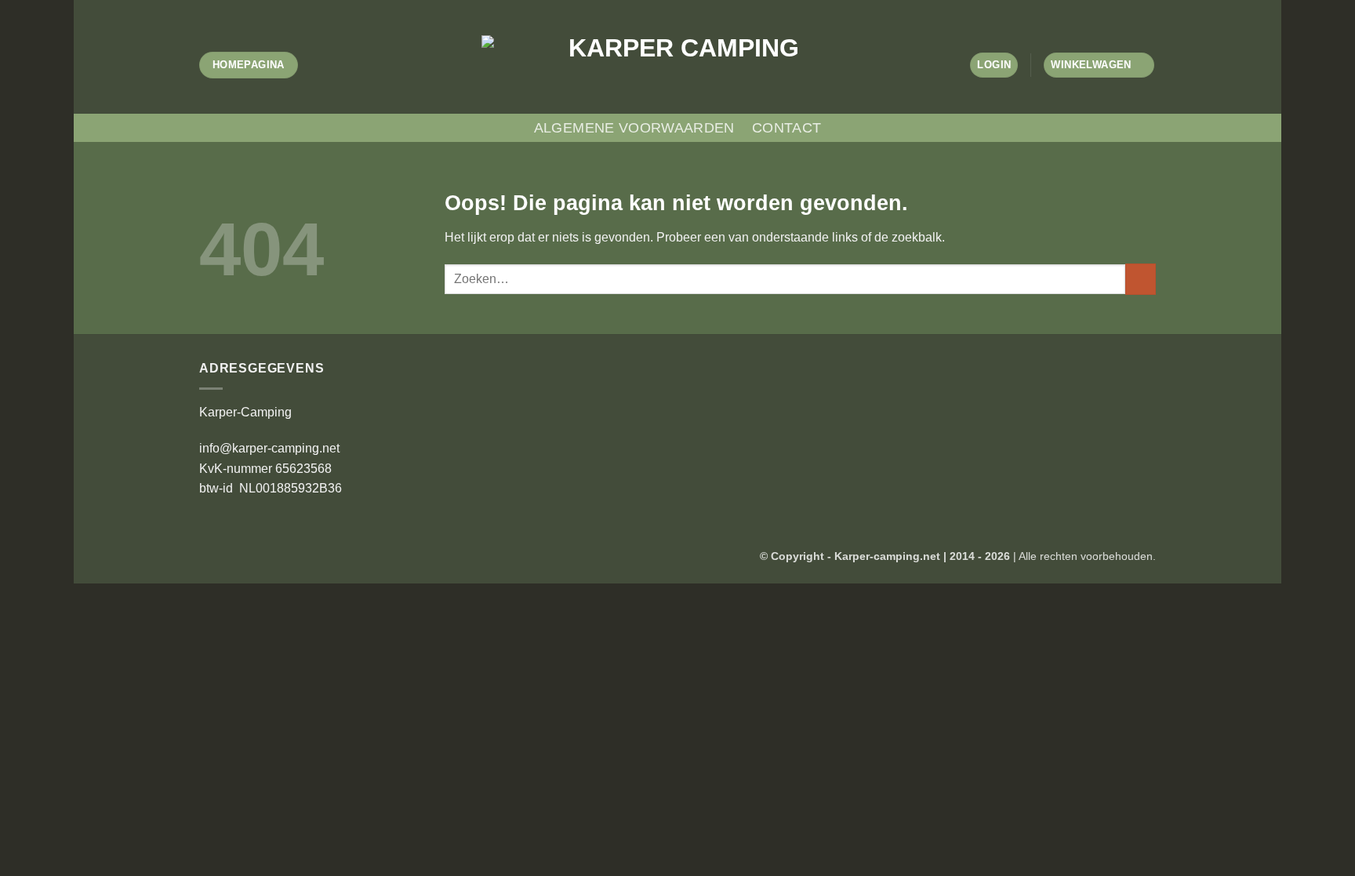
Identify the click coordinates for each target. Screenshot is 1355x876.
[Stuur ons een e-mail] (700, 7)
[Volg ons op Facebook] (654, 7)
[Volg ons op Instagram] (669, 7)
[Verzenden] (1140, 279)
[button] (994, 65)
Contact (786, 128)
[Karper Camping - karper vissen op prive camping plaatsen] (677, 64)
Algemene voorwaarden (634, 128)
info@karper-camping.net (269, 448)
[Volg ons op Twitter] (685, 7)
